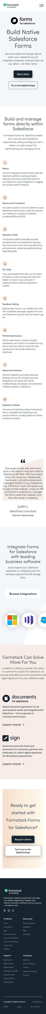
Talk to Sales (23, 74)
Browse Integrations (23, 593)
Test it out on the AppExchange (23, 851)
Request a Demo (23, 839)
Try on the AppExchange (23, 85)
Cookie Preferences (30, 971)
